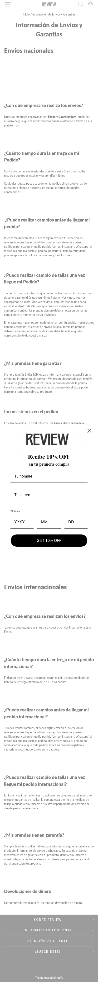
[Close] (89, 431)
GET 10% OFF (49, 541)
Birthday (15, 511)
